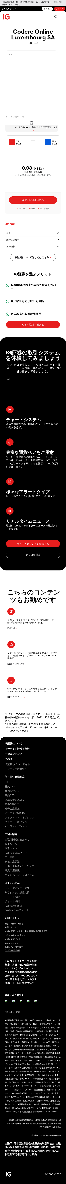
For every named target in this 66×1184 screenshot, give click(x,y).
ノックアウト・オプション (19, 817)
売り (18, 141)
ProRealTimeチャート (17, 910)
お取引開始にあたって (17, 839)
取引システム (12, 882)
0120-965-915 (12, 930)
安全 (33, 208)
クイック (23, 208)
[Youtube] (29, 1001)
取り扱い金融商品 (15, 776)
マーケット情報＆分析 (17, 748)
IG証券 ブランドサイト (17, 764)
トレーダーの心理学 (16, 768)
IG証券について (13, 743)
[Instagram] (14, 1001)
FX (6, 782)
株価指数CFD (12, 790)
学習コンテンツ (13, 753)
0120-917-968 (12, 950)
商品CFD (10, 795)
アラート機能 (12, 896)
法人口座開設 (12, 870)
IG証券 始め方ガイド (16, 852)
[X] (21, 1001)
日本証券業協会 (22, 1143)
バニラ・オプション (16, 826)
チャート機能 (12, 901)
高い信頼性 (44, 208)
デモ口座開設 (12, 861)
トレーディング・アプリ (18, 888)
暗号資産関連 (12, 808)
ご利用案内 (11, 834)
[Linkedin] (36, 1001)
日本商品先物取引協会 (38, 1150)
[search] (56, 16)
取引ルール (11, 843)
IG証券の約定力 (13, 905)
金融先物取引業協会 (43, 1143)
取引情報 (10, 223)
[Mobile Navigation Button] (62, 16)
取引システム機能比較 (17, 892)
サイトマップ (22, 960)
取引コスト (11, 848)
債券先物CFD (12, 804)
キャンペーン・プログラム (19, 874)
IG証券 (8, 960)
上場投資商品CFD (14, 799)
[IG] (6, 17)
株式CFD (10, 786)
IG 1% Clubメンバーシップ (19, 865)
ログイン (47, 9)
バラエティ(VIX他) (15, 812)
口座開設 (60, 9)
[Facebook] (7, 1001)
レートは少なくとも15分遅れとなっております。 (33, 175)
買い (54, 141)
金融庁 (8, 1143)
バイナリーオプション (17, 821)
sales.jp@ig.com (38, 930)
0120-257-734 (12, 938)
